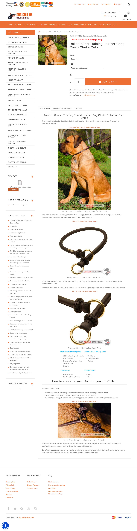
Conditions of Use (12, 491)
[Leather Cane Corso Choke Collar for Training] (84, 169)
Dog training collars (16, 229)
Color (72, 55)
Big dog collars (53, 482)
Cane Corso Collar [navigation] (47, 31)
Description (44, 108)
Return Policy (10, 488)
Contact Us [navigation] (80, 4)
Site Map (9, 494)
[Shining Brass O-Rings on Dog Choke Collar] (84, 420)
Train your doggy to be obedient (21, 321)
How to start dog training (18, 284)
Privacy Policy (10, 485)
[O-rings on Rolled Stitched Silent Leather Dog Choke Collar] (84, 319)
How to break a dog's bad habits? (21, 330)
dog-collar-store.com (26, 518)
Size (71, 64)
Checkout (107, 4)
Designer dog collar (16, 287)
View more (13, 189)
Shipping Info (10, 482)
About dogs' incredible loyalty (20, 281)
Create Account (32, 488)
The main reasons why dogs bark (21, 277)
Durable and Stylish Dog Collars (20, 354)
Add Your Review (89, 95)
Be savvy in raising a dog (18, 333)
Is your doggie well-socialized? (20, 351)
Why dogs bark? (15, 364)
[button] (128, 5)
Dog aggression (15, 311)
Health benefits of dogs (18, 257)
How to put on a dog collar (19, 205)
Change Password (33, 485)
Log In (118, 4)
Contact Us (111, 16)
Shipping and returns (62, 108)
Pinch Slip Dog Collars (17, 233)
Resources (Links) (16, 236)
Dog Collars (14, 226)
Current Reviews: (75, 95)
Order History (31, 482)
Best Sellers (52, 488)
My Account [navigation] (94, 4)
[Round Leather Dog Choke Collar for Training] (84, 249)
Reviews (78, 108)
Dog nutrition (14, 348)
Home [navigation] (39, 31)
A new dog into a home (17, 308)
